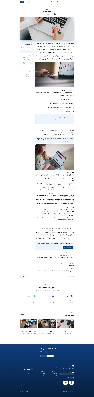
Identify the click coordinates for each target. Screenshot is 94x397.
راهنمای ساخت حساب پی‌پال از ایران (58, 238)
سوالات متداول (47, 1)
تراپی (45, 52)
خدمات (57, 1)
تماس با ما (37, 1)
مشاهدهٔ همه (22, 314)
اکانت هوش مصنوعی (54, 367)
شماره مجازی (55, 379)
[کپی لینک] (21, 276)
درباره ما (42, 1)
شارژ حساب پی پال (42, 110)
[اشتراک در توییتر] (23, 276)
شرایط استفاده (43, 377)
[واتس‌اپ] (68, 378)
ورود (26, 1)
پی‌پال (56, 369)
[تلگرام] (73, 378)
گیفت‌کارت (55, 380)
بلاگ (51, 1)
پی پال (47, 9)
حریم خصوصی (27, 391)
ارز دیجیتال (55, 375)
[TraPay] (71, 2)
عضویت (22, 1)
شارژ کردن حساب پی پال (70, 180)
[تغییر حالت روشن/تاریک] (29, 2)
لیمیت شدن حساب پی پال (67, 95)
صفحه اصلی (61, 1)
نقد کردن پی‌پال (57, 239)
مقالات (44, 373)
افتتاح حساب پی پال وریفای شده (69, 122)
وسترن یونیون (55, 373)
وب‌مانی (56, 377)
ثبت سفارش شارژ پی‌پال (68, 247)
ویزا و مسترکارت (54, 371)
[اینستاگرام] (71, 378)
